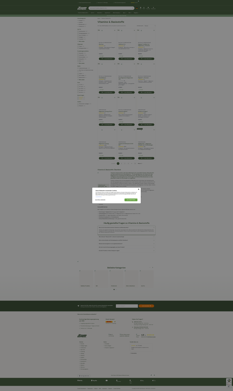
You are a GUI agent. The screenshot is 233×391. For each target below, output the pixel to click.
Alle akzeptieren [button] (131, 199)
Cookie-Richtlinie (99, 196)
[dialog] (116, 195)
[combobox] (138, 189)
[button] (100, 200)
